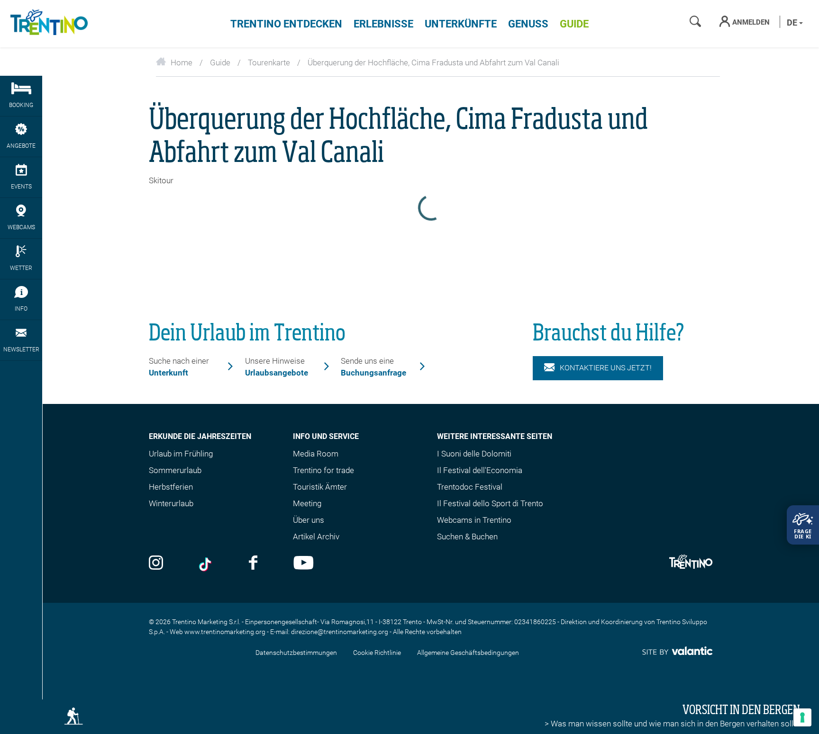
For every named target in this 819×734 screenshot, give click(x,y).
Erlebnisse (383, 24)
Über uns (308, 520)
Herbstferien (171, 487)
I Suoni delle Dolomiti (474, 453)
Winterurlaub (171, 503)
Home (181, 62)
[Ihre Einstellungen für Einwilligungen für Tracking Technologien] (802, 717)
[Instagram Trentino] (156, 563)
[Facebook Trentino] (253, 563)
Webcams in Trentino (474, 520)
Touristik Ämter (320, 487)
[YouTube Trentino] (303, 563)
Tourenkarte (269, 62)
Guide (574, 24)
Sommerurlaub (175, 470)
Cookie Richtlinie (377, 652)
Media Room (315, 453)
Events (21, 186)
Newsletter (21, 349)
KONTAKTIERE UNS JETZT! (606, 367)
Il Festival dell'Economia (479, 470)
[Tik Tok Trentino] (206, 563)
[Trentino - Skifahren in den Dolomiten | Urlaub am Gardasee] (47, 23)
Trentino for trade (323, 470)
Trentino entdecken (286, 24)
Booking (21, 105)
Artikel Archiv (316, 536)
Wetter (21, 268)
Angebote (21, 146)
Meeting (307, 503)
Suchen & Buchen (467, 536)
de (793, 22)
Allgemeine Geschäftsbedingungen (468, 652)
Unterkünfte (461, 24)
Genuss (528, 24)
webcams (21, 227)
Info (21, 308)
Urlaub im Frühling (181, 453)
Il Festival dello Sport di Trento (490, 503)
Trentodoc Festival (469, 487)
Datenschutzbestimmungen (296, 652)
